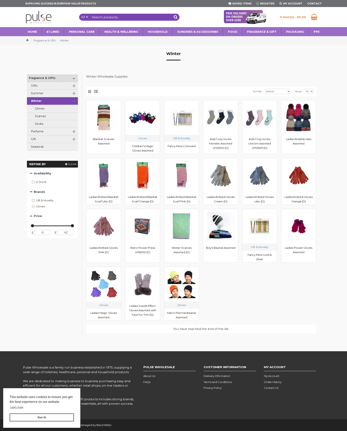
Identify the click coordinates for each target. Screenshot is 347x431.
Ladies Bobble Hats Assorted (298, 141)
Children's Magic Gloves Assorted (142, 148)
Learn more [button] (16, 407)
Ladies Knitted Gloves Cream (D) (221, 199)
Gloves (39, 108)
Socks (38, 124)
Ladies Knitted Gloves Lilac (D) (260, 199)
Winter (52, 101)
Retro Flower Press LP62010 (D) (142, 250)
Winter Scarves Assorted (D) (182, 250)
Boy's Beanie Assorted (220, 247)
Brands (39, 192)
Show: (298, 91)
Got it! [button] (42, 417)
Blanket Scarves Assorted (103, 141)
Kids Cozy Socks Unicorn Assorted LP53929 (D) (259, 143)
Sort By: (257, 91)
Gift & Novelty (181, 138)
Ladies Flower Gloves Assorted (298, 250)
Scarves (40, 116)
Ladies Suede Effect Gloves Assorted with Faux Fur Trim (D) (142, 310)
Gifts (53, 86)
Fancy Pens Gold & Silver (260, 257)
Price (38, 216)
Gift (53, 139)
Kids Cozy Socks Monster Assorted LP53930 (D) (220, 143)
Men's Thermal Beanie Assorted (181, 315)
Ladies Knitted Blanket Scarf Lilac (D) (103, 199)
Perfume (53, 131)
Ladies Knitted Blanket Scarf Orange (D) (142, 199)
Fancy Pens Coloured (182, 146)
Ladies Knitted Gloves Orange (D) (299, 199)
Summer (53, 93)
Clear (72, 164)
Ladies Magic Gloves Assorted (103, 315)
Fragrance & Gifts (44, 40)
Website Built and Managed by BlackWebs (83, 425)
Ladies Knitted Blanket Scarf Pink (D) (181, 199)
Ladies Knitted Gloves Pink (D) (104, 250)
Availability (42, 173)
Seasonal (36, 146)
